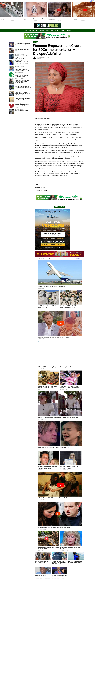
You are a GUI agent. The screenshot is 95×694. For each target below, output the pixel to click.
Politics (42, 30)
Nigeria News (27, 30)
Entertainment (49, 30)
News (45, 203)
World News (35, 30)
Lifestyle (68, 30)
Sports (62, 30)
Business (57, 30)
